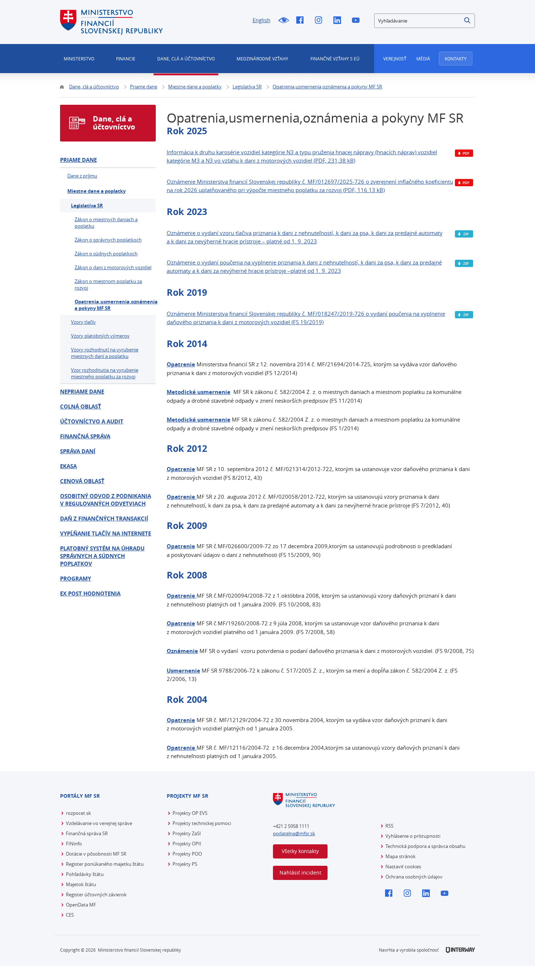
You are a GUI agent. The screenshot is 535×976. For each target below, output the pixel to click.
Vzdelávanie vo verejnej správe (99, 823)
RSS (389, 825)
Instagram (320, 20)
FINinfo (74, 843)
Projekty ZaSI (187, 833)
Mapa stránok (400, 856)
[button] (468, 21)
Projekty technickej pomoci (202, 823)
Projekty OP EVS (190, 813)
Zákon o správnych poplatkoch (108, 239)
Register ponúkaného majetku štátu (105, 864)
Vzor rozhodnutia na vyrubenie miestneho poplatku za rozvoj (104, 373)
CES (70, 915)
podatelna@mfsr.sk (294, 833)
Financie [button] (125, 58)
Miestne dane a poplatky (96, 191)
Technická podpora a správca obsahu (425, 846)
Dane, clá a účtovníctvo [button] (186, 58)
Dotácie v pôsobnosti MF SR (96, 853)
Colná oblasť (80, 406)
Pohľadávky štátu (85, 874)
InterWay (460, 950)
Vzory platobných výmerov (100, 335)
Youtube (357, 20)
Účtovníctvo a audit (91, 421)
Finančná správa (85, 436)
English (261, 20)
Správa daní (77, 451)
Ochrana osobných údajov (414, 876)
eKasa (68, 466)
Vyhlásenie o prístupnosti (412, 836)
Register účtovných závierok (96, 894)
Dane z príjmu (82, 175)
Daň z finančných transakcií (104, 518)
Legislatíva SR (87, 205)
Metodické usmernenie (198, 419)
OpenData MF (81, 904)
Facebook (302, 20)
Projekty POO (187, 853)
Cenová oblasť (82, 481)
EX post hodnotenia (90, 593)
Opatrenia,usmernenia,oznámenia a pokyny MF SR (115, 304)
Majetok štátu (81, 884)
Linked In (339, 20)
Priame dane (78, 160)
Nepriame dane (82, 391)
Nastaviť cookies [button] (403, 866)
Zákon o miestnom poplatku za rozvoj (108, 284)
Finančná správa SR (87, 833)
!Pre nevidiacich (283, 20)
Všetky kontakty (300, 851)
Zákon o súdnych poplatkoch (106, 253)
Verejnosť (395, 58)
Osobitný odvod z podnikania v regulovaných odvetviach (105, 499)
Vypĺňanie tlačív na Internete (105, 533)
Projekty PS (185, 864)
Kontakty (456, 58)
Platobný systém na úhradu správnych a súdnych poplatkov (102, 556)
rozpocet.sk (78, 813)
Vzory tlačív (83, 322)
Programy (75, 578)
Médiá (423, 58)
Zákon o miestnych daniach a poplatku (106, 222)
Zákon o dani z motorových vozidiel (113, 267)
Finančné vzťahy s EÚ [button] (335, 58)
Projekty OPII (187, 843)
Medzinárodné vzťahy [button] (262, 58)
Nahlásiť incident (300, 872)
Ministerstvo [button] (79, 58)
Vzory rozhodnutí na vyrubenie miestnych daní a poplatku (104, 352)
